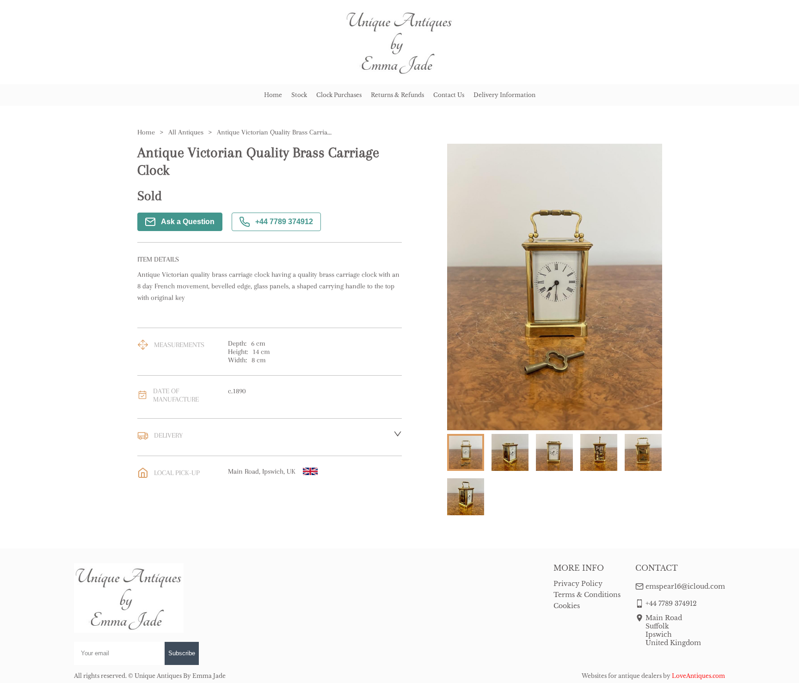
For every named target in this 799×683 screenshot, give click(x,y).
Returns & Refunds (397, 94)
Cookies (566, 606)
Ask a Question (188, 222)
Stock (299, 94)
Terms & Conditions (587, 595)
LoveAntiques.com (698, 675)
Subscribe (181, 653)
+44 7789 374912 (284, 222)
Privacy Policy (577, 583)
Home (273, 94)
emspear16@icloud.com (685, 586)
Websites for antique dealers (622, 675)
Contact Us (448, 94)
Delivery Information (504, 94)
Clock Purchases (339, 94)
